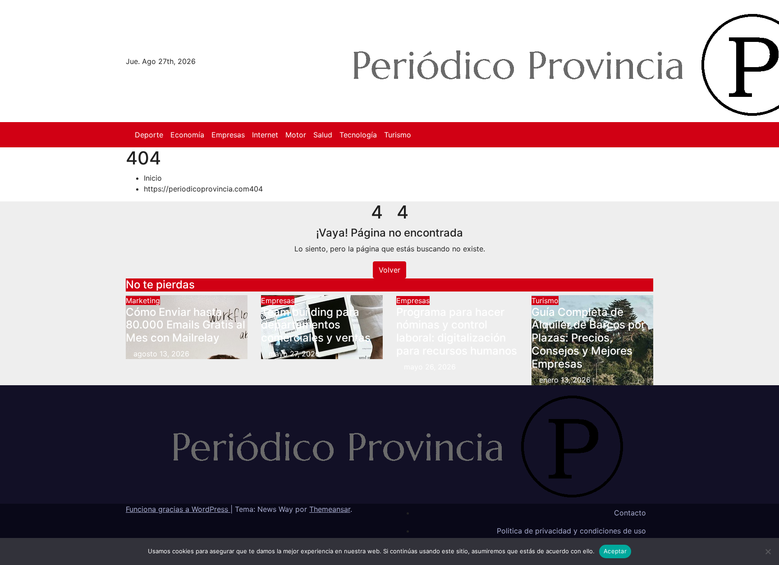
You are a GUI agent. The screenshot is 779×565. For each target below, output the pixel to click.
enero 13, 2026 (565, 379)
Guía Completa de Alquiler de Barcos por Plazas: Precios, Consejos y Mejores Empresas (588, 337)
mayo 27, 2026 (294, 353)
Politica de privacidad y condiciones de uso (571, 530)
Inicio (153, 177)
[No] (767, 551)
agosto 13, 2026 (161, 353)
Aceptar (615, 551)
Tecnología (358, 134)
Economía (187, 134)
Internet (265, 134)
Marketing (143, 300)
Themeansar (329, 509)
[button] (650, 134)
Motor (295, 134)
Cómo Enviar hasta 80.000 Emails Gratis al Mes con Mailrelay (185, 325)
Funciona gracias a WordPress (178, 509)
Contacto (630, 512)
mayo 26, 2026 (430, 366)
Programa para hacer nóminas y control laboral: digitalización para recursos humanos (456, 331)
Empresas (228, 134)
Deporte (149, 134)
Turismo (397, 134)
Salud (322, 134)
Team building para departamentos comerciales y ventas (316, 325)
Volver (389, 269)
